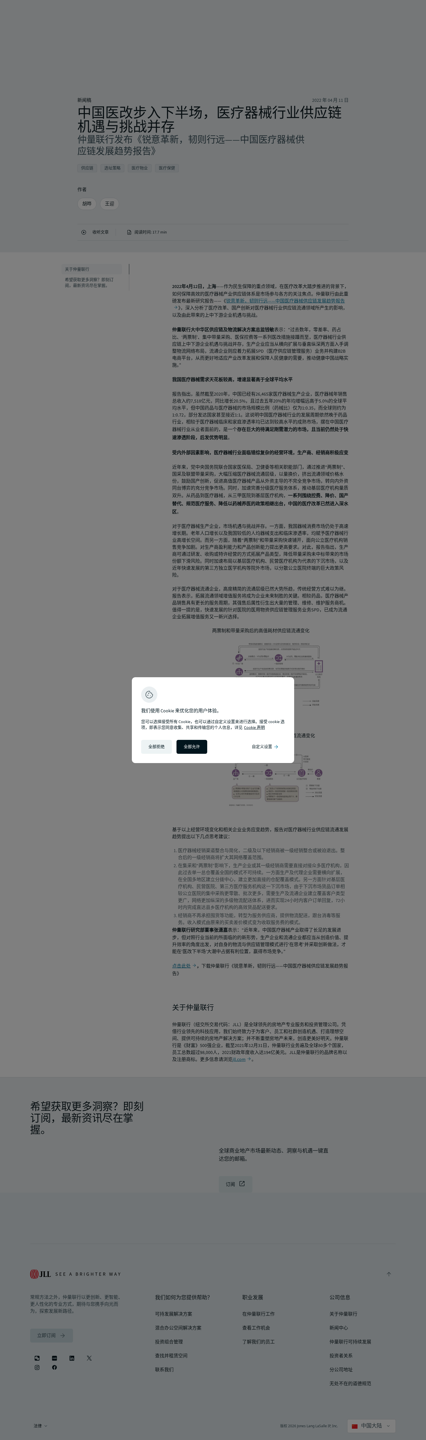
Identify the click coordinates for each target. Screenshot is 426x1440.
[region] (213, 720)
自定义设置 (265, 746)
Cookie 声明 (254, 728)
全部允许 (192, 747)
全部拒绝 (156, 747)
